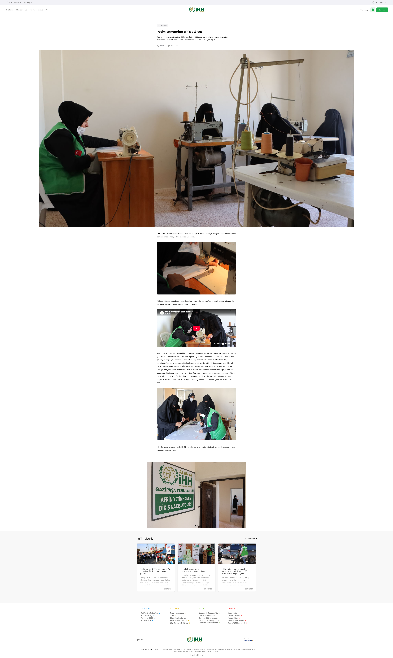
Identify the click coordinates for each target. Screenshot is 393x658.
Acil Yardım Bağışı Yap (149, 613)
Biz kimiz (10, 10)
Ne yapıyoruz (21, 10)
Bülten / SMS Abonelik (236, 623)
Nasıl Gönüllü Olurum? (178, 620)
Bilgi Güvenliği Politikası (179, 623)
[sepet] (372, 9)
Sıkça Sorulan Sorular (178, 618)
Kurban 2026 (146, 620)
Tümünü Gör (250, 538)
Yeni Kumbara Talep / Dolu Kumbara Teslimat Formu (209, 621)
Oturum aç (364, 10)
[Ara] (47, 10)
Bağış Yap (382, 10)
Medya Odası (233, 618)
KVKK (172, 616)
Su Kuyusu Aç (146, 616)
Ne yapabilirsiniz (36, 10)
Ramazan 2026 (147, 618)
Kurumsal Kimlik (234, 616)
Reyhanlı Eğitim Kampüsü (208, 618)
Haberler (164, 25)
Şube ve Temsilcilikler (236, 620)
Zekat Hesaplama (177, 613)
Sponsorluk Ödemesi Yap (208, 613)
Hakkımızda (232, 613)
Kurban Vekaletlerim (207, 616)
